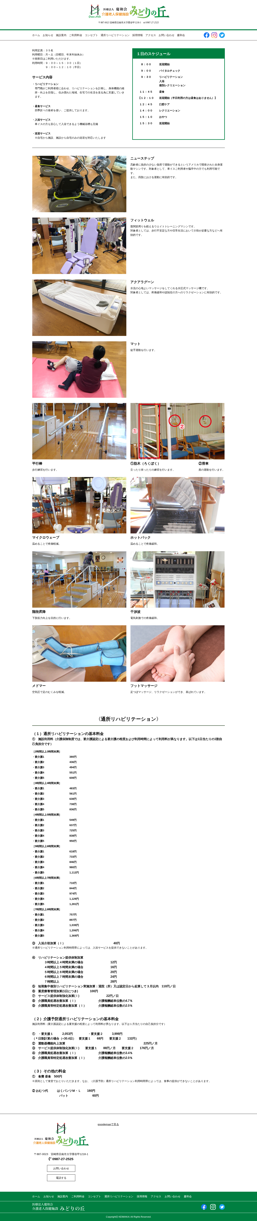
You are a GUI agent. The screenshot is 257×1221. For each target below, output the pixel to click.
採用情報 (137, 35)
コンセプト (91, 35)
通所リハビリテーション (115, 35)
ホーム (36, 35)
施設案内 (61, 35)
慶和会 (181, 35)
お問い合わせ (166, 35)
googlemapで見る (108, 1124)
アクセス (150, 35)
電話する (61, 1177)
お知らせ (48, 35)
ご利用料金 (75, 35)
